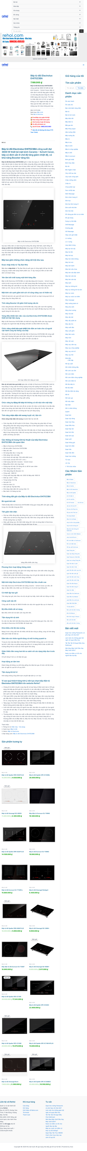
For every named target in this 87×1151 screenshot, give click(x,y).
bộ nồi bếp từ (70, 496)
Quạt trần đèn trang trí (72, 586)
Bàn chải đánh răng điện (73, 108)
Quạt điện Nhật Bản (72, 603)
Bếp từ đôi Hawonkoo (72, 489)
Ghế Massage (69, 224)
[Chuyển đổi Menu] (79, 6)
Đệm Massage (69, 194)
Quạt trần (68, 449)
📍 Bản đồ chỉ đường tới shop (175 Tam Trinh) (42, 131)
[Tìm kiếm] (81, 31)
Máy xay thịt (69, 355)
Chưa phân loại (70, 187)
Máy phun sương (70, 310)
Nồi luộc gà (69, 398)
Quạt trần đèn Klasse (72, 583)
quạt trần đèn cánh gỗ (72, 573)
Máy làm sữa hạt (70, 276)
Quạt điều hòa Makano (72, 596)
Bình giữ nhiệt (69, 159)
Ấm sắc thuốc (69, 101)
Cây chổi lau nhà (70, 173)
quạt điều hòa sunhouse (73, 600)
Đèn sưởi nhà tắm (71, 207)
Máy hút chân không (71, 259)
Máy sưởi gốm (70, 331)
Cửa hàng (26, 1106)
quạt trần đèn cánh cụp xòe (74, 570)
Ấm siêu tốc (69, 105)
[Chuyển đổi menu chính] (83, 65)
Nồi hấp (70, 360)
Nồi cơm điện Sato (71, 543)
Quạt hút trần (69, 432)
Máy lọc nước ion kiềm (72, 296)
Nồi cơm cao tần (70, 370)
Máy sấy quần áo (70, 320)
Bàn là (67, 111)
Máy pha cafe (69, 307)
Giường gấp (69, 228)
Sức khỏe (16, 23)
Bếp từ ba (68, 142)
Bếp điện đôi (69, 118)
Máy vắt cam (69, 341)
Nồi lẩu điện (69, 388)
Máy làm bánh (69, 266)
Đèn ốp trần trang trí (72, 204)
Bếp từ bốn (68, 146)
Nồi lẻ (67, 394)
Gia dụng (16, 10)
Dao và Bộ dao (70, 190)
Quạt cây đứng (70, 418)
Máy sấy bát (69, 317)
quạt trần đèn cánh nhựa (73, 577)
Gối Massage (69, 231)
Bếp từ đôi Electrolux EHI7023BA (23, 733)
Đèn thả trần (69, 211)
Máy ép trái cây (70, 248)
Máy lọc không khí (71, 286)
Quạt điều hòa (69, 425)
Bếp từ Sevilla (70, 486)
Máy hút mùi (69, 262)
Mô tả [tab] (3, 142)
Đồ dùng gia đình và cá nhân (74, 214)
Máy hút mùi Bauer (71, 519)
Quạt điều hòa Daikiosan (73, 593)
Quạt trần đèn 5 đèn (72, 567)
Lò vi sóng (68, 242)
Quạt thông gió (70, 442)
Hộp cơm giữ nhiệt (71, 235)
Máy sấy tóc (69, 324)
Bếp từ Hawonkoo (71, 482)
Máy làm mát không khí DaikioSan (73, 529)
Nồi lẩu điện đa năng (72, 391)
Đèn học (68, 200)
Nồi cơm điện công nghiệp (73, 377)
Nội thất (16, 19)
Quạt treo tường (70, 456)
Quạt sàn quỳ (69, 435)
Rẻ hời (15, 2)
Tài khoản (26, 1112)
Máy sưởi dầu (69, 327)
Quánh (67, 412)
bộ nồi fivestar (70, 502)
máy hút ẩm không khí (72, 525)
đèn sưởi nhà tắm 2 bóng (73, 623)
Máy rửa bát (69, 314)
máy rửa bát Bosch (71, 537)
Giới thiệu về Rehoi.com (30, 1110)
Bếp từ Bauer (70, 479)
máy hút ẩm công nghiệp (73, 522)
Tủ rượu (67, 459)
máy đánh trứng (70, 245)
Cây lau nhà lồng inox (72, 509)
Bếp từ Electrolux (38, 114)
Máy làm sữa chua (71, 269)
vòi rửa (67, 463)
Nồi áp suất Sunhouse (72, 547)
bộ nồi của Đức (70, 499)
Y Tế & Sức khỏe (70, 466)
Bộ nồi (67, 166)
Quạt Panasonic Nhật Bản (73, 557)
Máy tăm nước (70, 334)
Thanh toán (26, 1115)
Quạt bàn (68, 415)
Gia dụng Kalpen (71, 515)
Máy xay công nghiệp (72, 348)
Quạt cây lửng (69, 422)
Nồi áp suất (69, 364)
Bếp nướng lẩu (70, 135)
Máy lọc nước (69, 293)
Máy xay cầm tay (70, 344)
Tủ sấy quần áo (70, 606)
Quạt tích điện (69, 446)
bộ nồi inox (80, 502)
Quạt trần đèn (69, 453)
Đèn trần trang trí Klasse (73, 616)
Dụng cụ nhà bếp (70, 221)
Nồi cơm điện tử (70, 381)
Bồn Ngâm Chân (70, 170)
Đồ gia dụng (69, 218)
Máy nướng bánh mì (71, 303)
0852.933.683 (46, 126)
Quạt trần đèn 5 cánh (72, 563)
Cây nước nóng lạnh (71, 176)
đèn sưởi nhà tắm (71, 619)
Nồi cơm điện (69, 374)
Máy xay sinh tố (70, 351)
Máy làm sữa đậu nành (72, 272)
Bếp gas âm (69, 125)
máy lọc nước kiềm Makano (74, 534)
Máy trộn (68, 337)
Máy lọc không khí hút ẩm (73, 290)
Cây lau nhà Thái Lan (72, 512)
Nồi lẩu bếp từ (70, 384)
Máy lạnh (68, 283)
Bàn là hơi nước (70, 115)
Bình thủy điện (70, 163)
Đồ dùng (16, 15)
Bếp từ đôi (40, 112)
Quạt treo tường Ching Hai (73, 560)
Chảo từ (68, 183)
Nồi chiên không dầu (72, 367)
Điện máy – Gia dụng (18, 727)
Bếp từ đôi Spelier (71, 492)
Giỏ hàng (26, 1108)
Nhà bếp (16, 6)
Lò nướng (68, 238)
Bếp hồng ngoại (70, 129)
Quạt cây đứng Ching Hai (73, 553)
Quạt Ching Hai (70, 550)
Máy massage (69, 300)
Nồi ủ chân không (71, 408)
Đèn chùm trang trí (71, 197)
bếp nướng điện (70, 132)
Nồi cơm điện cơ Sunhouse (73, 540)
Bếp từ (67, 139)
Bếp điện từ (69, 122)
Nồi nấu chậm (69, 401)
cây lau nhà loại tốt (71, 506)
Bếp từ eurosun (70, 156)
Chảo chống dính (70, 180)
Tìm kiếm (80, 88)
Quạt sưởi (68, 439)
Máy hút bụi (69, 255)
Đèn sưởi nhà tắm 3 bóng (73, 610)
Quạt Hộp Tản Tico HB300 (54, 1133)
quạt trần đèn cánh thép (73, 580)
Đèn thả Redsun (71, 613)
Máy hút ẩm (69, 252)
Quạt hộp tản (69, 429)
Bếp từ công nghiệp (71, 149)
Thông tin (16, 27)
